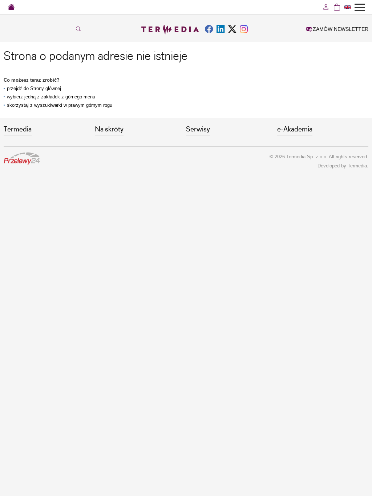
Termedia (357, 165)
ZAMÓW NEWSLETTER (339, 29)
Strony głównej (45, 88)
